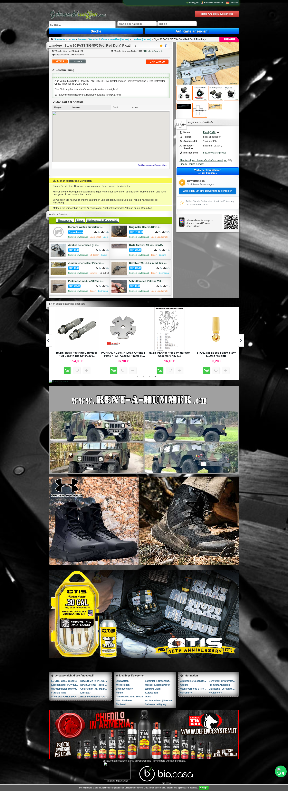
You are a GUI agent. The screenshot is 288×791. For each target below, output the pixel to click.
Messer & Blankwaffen (157, 685)
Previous (49, 340)
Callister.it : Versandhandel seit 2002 (223, 688)
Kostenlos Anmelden (213, 2)
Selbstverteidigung (155, 704)
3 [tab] (149, 377)
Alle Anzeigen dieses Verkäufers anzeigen (203, 160)
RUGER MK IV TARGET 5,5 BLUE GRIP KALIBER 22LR (95, 681)
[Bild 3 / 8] (199, 93)
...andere (77, 61)
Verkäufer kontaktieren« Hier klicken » (207, 171)
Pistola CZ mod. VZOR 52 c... (86, 281)
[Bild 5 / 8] (231, 93)
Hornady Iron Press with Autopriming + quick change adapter (95, 696)
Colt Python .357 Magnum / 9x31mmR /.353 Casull (95, 688)
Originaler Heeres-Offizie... (145, 227)
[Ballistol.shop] (117, 770)
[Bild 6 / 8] (184, 106)
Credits (184, 685)
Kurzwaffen (151, 692)
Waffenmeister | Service (158, 700)
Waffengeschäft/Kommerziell (102, 220)
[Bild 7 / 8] (199, 110)
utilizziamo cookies (134, 787)
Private (79, 220)
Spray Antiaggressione (114, 760)
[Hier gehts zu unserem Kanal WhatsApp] (281, 771)
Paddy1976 (209, 132)
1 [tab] (137, 377)
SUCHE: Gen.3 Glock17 (64, 681)
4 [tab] (155, 377)
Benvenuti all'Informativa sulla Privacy (223, 681)
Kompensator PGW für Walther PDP (65, 685)
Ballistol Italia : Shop (117, 780)
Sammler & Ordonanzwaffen (159, 681)
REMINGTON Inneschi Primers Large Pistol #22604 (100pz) (123, 354)
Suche (96, 31)
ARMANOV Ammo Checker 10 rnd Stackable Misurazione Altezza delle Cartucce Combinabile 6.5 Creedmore (216, 354)
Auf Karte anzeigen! (192, 31)
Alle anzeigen (65, 220)
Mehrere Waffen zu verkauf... (85, 227)
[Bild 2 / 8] (184, 93)
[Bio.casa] (166, 780)
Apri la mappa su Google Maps (152, 165)
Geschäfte (186, 692)
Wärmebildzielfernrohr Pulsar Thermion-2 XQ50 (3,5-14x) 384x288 (65, 688)
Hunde (119, 692)
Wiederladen (123, 685)
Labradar (85, 692)
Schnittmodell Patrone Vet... (146, 281)
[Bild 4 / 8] (215, 93)
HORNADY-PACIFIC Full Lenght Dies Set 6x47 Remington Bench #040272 (76, 354)
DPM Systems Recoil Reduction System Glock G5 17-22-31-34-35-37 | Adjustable (95, 685)
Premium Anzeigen (219, 685)
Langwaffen (122, 681)
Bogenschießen (124, 688)
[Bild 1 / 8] (208, 83)
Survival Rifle (58, 692)
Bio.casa (166, 783)
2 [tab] (143, 377)
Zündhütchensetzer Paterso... (86, 263)
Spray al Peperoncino (139, 760)
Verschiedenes (124, 700)
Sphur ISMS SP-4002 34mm (65, 696)
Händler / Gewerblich (154, 51)
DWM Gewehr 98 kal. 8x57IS (146, 245)
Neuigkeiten (215, 692)
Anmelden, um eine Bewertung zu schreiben (207, 191)
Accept (203, 787)
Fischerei (121, 704)
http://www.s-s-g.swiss (214, 152)
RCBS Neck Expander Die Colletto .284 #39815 (170, 354)
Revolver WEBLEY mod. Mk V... (148, 263)
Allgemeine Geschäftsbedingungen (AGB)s (194, 681)
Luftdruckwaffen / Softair (129, 696)
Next (241, 340)
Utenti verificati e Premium (194, 688)
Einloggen (193, 2)
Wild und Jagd (152, 688)
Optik (148, 696)
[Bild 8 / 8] (215, 106)
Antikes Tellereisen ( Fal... (84, 245)
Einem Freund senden (191, 164)
